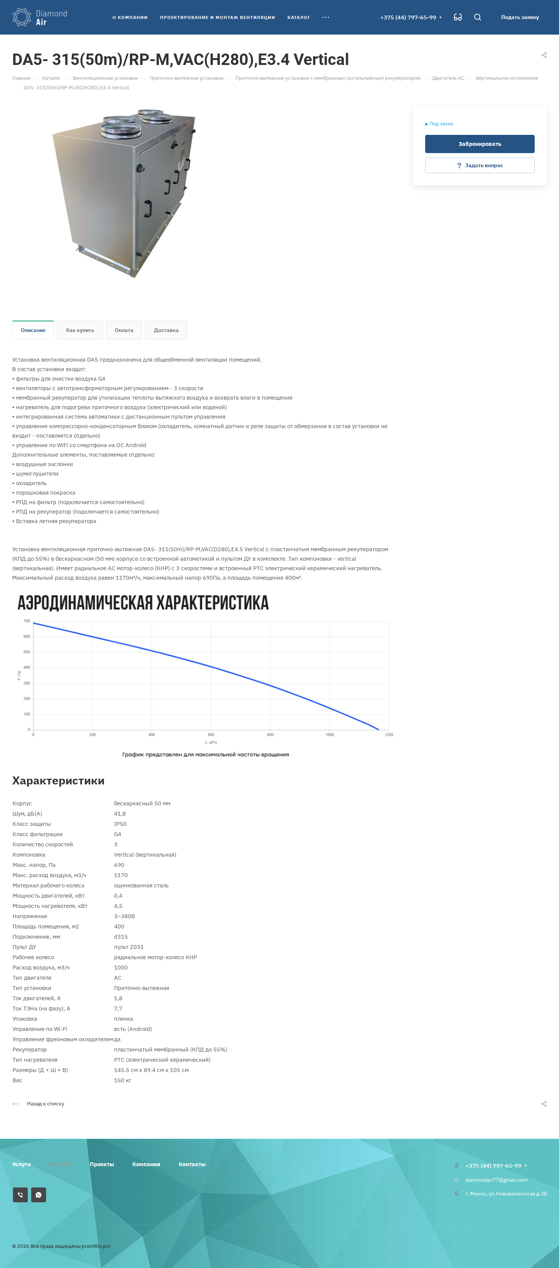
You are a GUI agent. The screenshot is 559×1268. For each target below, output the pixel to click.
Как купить (80, 330)
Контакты (192, 1164)
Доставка (166, 330)
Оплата (124, 330)
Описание (33, 330)
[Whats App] (38, 1194)
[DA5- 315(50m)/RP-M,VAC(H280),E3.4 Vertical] (122, 193)
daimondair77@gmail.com (496, 1179)
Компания (146, 1164)
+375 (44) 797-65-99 (408, 17)
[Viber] (20, 1194)
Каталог (60, 1164)
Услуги (21, 1164)
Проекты (102, 1164)
